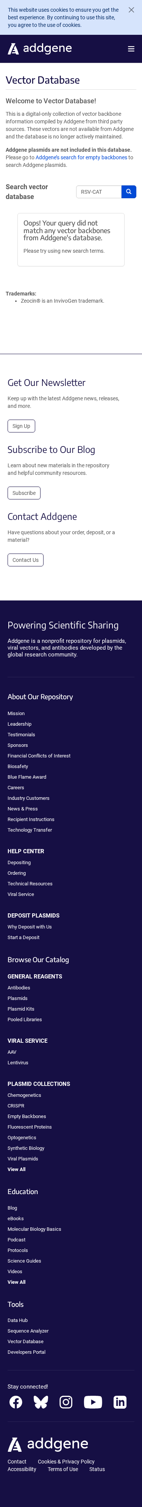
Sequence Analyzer (28, 1331)
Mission (16, 713)
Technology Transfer (30, 830)
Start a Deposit (23, 937)
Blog (12, 1208)
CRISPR (16, 1106)
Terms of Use (63, 1469)
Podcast (16, 1240)
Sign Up (21, 426)
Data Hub (18, 1320)
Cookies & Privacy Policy (66, 1462)
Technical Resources (30, 883)
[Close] (128, 9)
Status (97, 1469)
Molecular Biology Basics (34, 1229)
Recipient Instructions (31, 819)
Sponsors (18, 745)
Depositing (19, 862)
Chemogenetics (24, 1095)
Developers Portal (26, 1352)
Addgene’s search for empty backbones (81, 157)
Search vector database (27, 192)
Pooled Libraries (25, 1019)
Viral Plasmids (23, 1159)
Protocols (18, 1250)
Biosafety (18, 766)
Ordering (17, 873)
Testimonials (21, 734)
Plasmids (18, 998)
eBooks (16, 1218)
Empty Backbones (27, 1116)
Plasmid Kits (21, 1009)
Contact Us (25, 560)
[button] (131, 48)
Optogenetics (22, 1137)
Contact (17, 1462)
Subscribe (24, 493)
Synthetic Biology (26, 1148)
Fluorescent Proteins (30, 1127)
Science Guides (24, 1261)
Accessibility (22, 1469)
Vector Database (26, 1341)
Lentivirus (18, 1062)
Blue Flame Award (27, 777)
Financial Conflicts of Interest (39, 756)
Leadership (19, 724)
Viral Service (21, 894)
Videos (15, 1271)
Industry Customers (29, 798)
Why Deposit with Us (30, 927)
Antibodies (19, 988)
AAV (12, 1052)
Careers (16, 787)
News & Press (23, 809)
